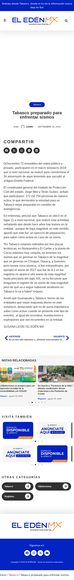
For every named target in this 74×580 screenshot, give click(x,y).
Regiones (42, 399)
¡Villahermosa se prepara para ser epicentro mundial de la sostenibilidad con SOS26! (17, 388)
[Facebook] (27, 553)
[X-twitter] (40, 553)
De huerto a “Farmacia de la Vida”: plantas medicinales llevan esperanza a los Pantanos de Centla (55, 390)
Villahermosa (44, 486)
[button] (7, 151)
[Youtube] (47, 553)
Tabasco (37, 104)
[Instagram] (34, 553)
